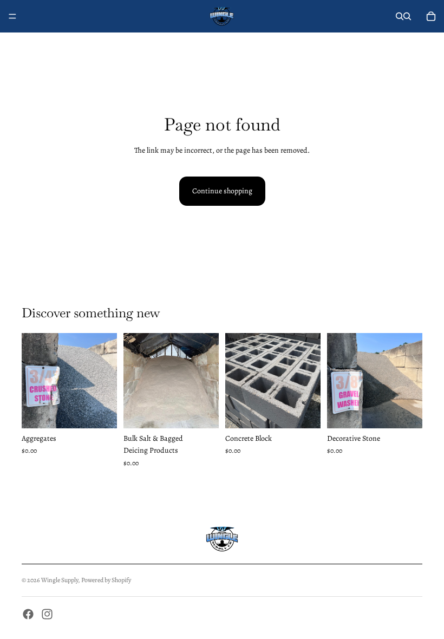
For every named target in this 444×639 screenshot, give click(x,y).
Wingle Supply (59, 580)
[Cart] (431, 16)
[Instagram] (47, 614)
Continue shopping (222, 191)
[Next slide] (105, 381)
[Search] (400, 16)
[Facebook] (28, 614)
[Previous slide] (33, 381)
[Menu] (12, 16)
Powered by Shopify (106, 580)
